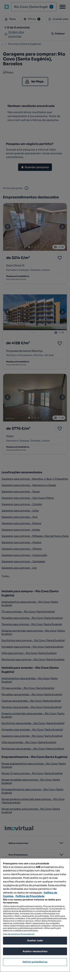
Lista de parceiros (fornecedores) (19, 934)
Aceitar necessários (35, 951)
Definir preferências (35, 962)
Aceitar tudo (35, 940)
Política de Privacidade (29, 896)
